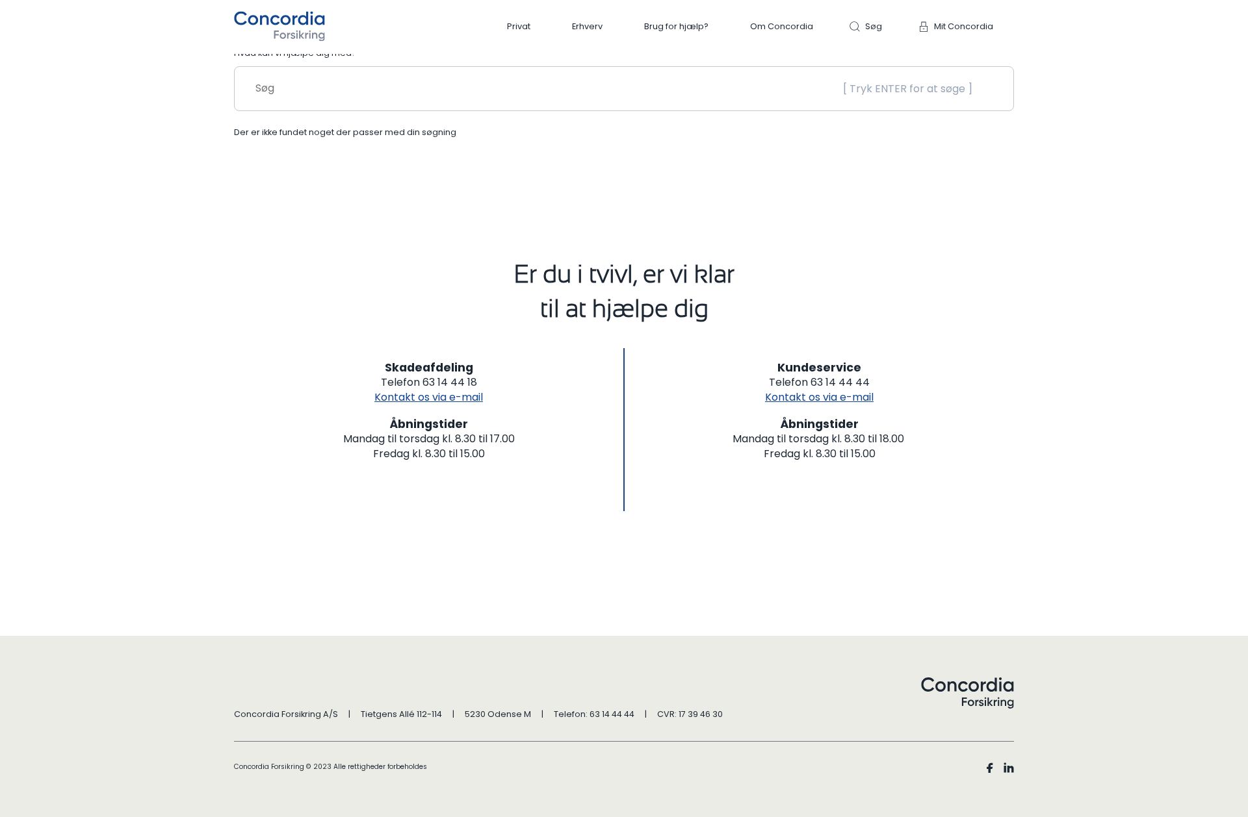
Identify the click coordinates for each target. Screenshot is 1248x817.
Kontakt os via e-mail (428, 397)
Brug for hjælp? (676, 26)
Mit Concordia (963, 26)
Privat (518, 26)
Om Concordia (781, 26)
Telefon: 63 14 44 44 (594, 714)
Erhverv (587, 26)
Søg (873, 26)
